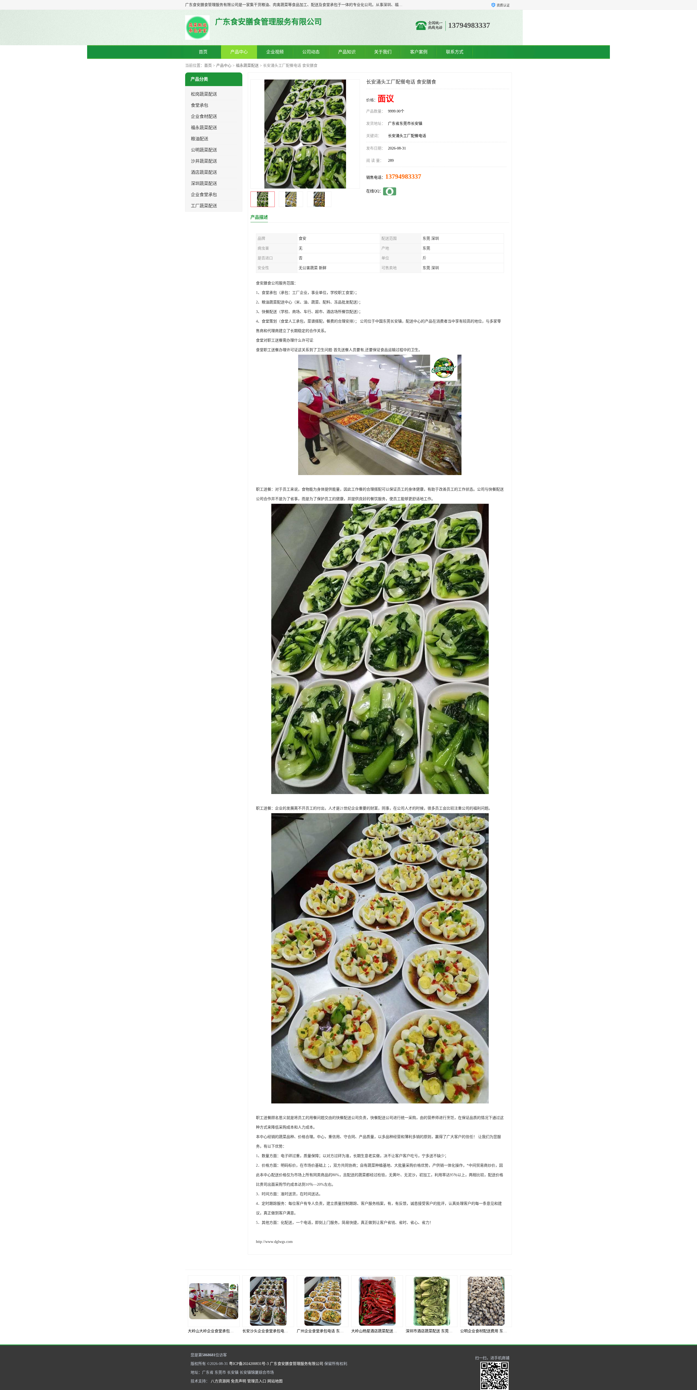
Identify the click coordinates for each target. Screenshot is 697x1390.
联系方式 (454, 52)
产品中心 (239, 52)
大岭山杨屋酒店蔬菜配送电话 (267, 1331)
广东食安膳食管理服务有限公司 (296, 1364)
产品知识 (347, 52)
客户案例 (418, 52)
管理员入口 (256, 1381)
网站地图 (275, 1381)
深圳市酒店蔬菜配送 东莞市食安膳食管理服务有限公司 (343, 1331)
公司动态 (311, 52)
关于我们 (383, 52)
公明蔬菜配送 (204, 150)
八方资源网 (220, 1381)
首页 (203, 52)
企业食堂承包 (204, 194)
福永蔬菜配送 (247, 65)
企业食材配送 (204, 116)
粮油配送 (199, 138)
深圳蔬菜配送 (204, 183)
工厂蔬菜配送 (204, 205)
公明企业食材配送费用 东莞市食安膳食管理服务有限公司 (399, 1331)
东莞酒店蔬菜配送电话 (430, 1331)
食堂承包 (199, 105)
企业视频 (275, 52)
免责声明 (238, 1381)
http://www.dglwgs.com (274, 1242)
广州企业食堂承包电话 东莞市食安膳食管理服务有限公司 (236, 1331)
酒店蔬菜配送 (204, 172)
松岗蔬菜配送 (204, 94)
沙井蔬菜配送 (204, 161)
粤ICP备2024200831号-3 (249, 1364)
